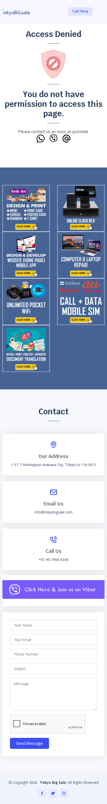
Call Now (80, 11)
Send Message (29, 743)
